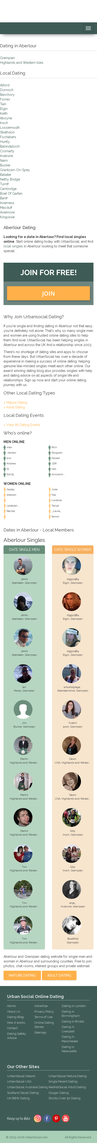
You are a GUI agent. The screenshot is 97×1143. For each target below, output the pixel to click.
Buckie (5, 165)
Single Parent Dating (62, 1081)
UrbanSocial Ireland (21, 1076)
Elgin (4, 109)
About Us (13, 1011)
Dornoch (6, 90)
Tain (3, 104)
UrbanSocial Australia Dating (27, 1087)
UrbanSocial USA (19, 1081)
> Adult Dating (14, 407)
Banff (4, 198)
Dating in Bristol (73, 1021)
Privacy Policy (44, 1011)
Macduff (6, 207)
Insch (4, 123)
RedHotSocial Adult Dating (67, 1087)
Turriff (4, 184)
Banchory (7, 95)
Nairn (4, 160)
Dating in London (74, 1006)
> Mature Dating (15, 402)
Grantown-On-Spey (15, 170)
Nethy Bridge (10, 179)
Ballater (5, 175)
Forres (5, 99)
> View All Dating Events (22, 425)
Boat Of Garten (11, 193)
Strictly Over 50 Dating (64, 1098)
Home (11, 1006)
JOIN (48, 293)
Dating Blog (15, 1017)
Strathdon (7, 132)
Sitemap (40, 1032)
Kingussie (7, 217)
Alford (4, 85)
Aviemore (7, 212)
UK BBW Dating (18, 1098)
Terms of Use (43, 1017)
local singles (13, 246)
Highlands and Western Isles (21, 62)
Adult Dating (59, 975)
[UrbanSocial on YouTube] (66, 1118)
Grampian (7, 58)
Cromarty (7, 151)
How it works (16, 1022)
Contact (12, 1028)
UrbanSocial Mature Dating (67, 1076)
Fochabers (8, 137)
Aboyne (6, 118)
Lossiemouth (10, 127)
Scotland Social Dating (23, 1093)
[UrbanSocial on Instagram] (38, 1118)
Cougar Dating (58, 1093)
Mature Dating (22, 975)
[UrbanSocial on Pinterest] (56, 1118)
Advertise (41, 1006)
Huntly (5, 142)
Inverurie (6, 156)
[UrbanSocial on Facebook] (47, 1118)
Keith (4, 113)
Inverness (7, 203)
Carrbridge (8, 189)
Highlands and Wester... (24, 762)
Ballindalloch (10, 146)
